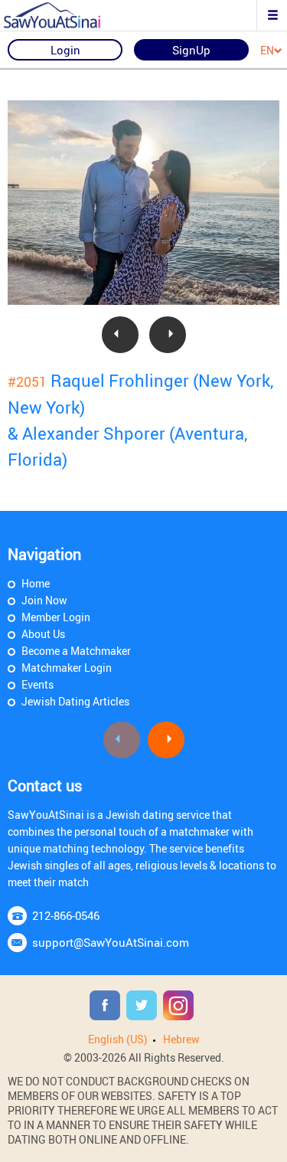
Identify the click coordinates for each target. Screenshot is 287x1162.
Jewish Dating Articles (75, 701)
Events (37, 684)
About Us (43, 634)
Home (35, 583)
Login (65, 49)
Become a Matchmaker (76, 650)
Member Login (55, 617)
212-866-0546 (65, 915)
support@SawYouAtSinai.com (110, 942)
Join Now (44, 600)
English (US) (118, 1039)
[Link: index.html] (65, 15)
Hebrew (181, 1039)
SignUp (191, 49)
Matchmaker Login (66, 667)
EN (267, 50)
